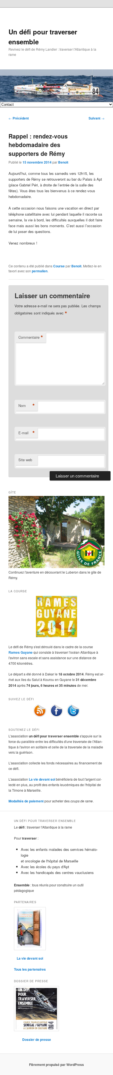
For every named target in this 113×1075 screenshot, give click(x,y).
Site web (25, 459)
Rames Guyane (21, 652)
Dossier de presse (36, 1039)
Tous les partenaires (30, 969)
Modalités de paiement (26, 801)
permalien (39, 270)
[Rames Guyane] (56, 635)
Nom (26, 405)
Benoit (63, 162)
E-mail (26, 432)
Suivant (96, 118)
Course (59, 266)
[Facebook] (56, 715)
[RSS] (39, 715)
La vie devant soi (42, 779)
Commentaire (30, 337)
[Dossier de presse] (36, 1008)
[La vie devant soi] (30, 928)
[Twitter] (73, 715)
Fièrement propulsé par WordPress (56, 1064)
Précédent (19, 118)
